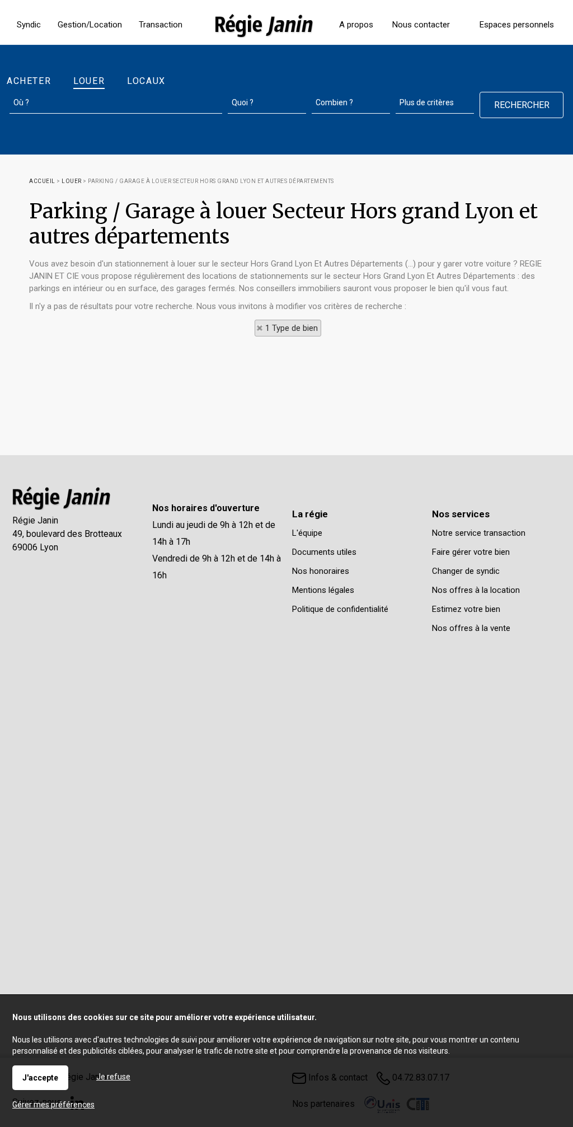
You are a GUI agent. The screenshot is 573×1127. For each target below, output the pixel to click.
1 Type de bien (291, 328)
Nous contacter (421, 25)
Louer (89, 81)
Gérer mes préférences (53, 1104)
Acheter (29, 81)
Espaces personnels (517, 25)
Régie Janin (35, 520)
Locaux (146, 81)
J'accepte (40, 1077)
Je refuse (113, 1076)
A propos (356, 25)
